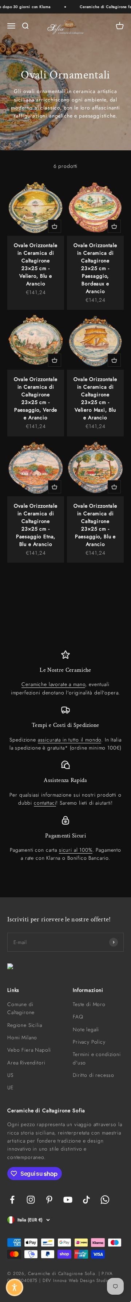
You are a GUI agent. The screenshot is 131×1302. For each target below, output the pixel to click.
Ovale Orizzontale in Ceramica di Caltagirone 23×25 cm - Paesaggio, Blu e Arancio (95, 525)
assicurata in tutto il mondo (70, 739)
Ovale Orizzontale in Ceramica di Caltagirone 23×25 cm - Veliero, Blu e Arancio (35, 264)
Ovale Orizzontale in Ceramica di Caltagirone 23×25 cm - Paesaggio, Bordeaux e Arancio (95, 268)
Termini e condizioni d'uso (97, 1058)
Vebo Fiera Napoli (29, 1049)
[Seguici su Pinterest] (49, 1200)
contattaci (45, 802)
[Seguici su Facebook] (12, 1200)
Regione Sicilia (24, 1025)
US (10, 1075)
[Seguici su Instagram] (31, 1200)
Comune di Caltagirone (21, 1008)
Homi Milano (22, 1037)
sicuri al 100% (75, 850)
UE (10, 1087)
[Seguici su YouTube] (68, 1200)
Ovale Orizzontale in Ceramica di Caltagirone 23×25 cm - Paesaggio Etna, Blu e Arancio (35, 525)
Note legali (86, 1029)
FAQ (78, 1016)
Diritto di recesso (93, 1075)
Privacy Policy (89, 1041)
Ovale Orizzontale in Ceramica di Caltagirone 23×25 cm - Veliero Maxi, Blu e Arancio (95, 398)
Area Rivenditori (26, 1062)
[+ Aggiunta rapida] (54, 226)
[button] (14, 1287)
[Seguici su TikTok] (86, 1200)
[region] (65, 756)
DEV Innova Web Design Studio (76, 1280)
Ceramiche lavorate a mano (53, 684)
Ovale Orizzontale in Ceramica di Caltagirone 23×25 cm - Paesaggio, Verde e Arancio (35, 398)
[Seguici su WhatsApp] (105, 1200)
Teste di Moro (89, 1004)
